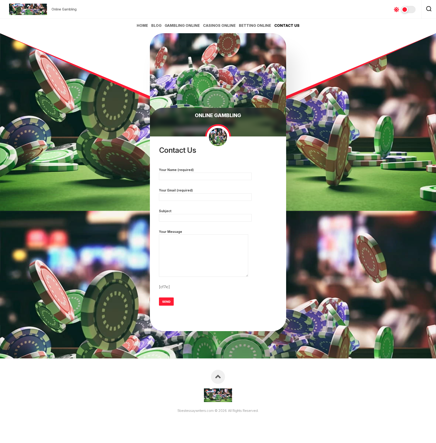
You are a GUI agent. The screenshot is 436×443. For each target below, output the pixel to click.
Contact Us (287, 25)
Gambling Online (182, 25)
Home (142, 25)
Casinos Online (219, 25)
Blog (156, 25)
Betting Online (255, 25)
